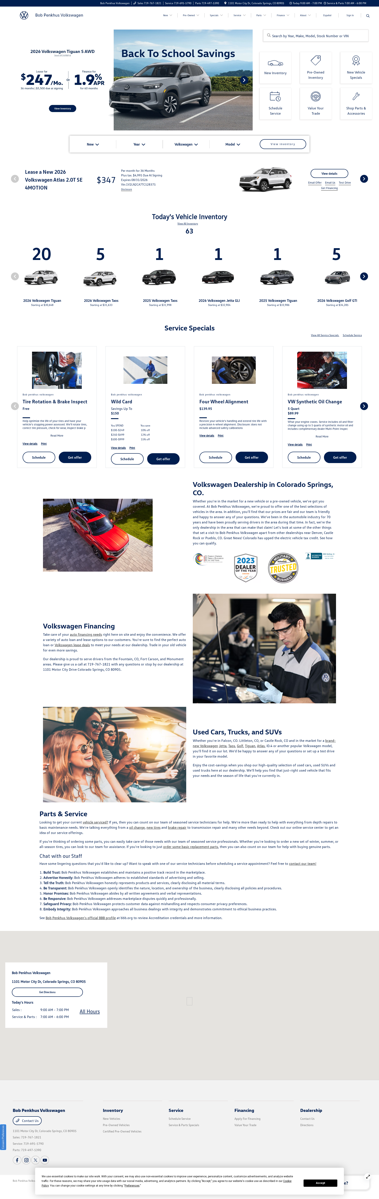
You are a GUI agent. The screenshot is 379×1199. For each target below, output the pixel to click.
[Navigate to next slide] (249, 80)
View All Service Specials (325, 335)
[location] (225, 3)
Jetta (223, 746)
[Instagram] (26, 1160)
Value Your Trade (245, 1125)
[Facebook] (17, 1160)
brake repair (177, 827)
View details (329, 173)
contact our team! (302, 863)
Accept (320, 1183)
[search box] (315, 36)
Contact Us (30, 1120)
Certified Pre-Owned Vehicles (122, 1131)
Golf (240, 746)
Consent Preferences (3, 1137)
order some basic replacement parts (190, 846)
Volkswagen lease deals (72, 645)
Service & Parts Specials (184, 1125)
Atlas (261, 746)
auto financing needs (86, 634)
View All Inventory (187, 223)
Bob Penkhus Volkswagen (27, 1180)
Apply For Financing (247, 1118)
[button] (189, 1001)
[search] (368, 16)
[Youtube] (44, 1160)
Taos (231, 746)
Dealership (311, 1110)
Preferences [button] (132, 1185)
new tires (154, 827)
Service (176, 1110)
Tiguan (250, 746)
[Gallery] (126, 80)
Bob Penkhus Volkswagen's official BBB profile (81, 918)
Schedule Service (352, 335)
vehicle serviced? (95, 822)
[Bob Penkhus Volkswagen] (50, 15)
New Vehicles (111, 1118)
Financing (244, 1110)
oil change (137, 827)
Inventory (113, 1110)
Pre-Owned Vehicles (116, 1125)
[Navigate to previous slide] (3, 80)
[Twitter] (35, 1160)
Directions (306, 1125)
